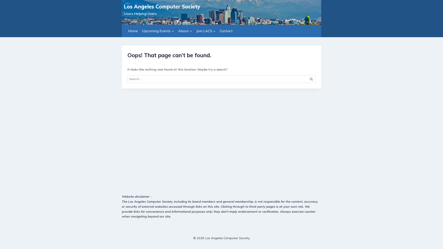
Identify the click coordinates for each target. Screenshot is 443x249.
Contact (226, 31)
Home (133, 31)
